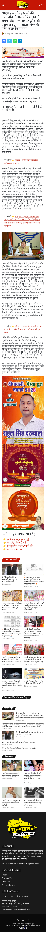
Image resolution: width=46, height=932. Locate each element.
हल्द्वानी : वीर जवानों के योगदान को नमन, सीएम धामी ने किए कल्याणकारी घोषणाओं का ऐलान (11, 659)
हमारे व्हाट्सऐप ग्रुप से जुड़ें (18, 539)
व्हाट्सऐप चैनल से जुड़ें (16, 543)
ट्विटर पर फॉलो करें (15, 549)
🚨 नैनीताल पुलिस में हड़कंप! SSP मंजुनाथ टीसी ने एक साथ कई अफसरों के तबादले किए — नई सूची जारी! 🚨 (11, 632)
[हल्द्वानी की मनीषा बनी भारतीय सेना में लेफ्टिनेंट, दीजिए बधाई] (12, 765)
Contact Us (7, 878)
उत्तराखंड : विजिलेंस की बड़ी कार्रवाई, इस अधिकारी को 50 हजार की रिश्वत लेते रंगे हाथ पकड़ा (33, 777)
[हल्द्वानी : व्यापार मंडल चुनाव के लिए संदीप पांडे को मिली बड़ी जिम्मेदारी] (12, 792)
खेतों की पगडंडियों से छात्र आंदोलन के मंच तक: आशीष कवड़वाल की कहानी (10, 579)
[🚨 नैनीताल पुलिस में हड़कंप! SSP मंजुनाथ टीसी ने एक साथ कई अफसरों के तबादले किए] (12, 621)
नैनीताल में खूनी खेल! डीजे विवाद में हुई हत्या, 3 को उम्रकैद (19, 748)
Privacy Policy (8, 885)
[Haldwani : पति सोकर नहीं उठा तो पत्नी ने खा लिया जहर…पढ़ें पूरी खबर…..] (34, 792)
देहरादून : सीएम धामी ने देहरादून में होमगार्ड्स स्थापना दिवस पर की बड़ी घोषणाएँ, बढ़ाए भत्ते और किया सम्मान (34, 606)
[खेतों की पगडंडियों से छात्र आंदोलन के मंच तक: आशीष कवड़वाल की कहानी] (12, 569)
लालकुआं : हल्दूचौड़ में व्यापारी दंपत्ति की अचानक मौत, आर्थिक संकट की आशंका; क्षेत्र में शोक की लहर (12, 684)
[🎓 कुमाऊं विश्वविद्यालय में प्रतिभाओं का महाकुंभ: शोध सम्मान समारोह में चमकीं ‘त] (8, 716)
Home (4, 874)
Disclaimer (7, 881)
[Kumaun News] (23, 5)
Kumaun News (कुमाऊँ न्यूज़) (25, 924)
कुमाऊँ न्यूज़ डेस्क (9, 34)
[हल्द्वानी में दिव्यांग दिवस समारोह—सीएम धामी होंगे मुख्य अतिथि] (34, 673)
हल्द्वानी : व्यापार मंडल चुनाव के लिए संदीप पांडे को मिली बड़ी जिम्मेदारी (11, 803)
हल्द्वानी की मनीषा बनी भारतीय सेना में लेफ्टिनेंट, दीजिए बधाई (11, 774)
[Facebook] (4, 41)
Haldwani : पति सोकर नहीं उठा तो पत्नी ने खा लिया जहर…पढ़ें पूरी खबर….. (33, 803)
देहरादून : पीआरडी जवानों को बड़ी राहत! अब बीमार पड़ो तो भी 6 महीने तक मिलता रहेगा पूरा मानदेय (12, 606)
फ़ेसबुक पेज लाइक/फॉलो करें (20, 546)
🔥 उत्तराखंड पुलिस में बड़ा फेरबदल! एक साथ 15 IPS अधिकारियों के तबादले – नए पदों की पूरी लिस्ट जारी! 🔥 (34, 580)
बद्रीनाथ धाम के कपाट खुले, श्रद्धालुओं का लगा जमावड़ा (18, 742)
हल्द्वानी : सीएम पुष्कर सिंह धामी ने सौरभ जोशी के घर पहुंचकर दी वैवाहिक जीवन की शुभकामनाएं (34, 659)
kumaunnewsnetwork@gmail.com (23, 863)
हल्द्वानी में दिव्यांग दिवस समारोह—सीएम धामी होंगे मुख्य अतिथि (33, 682)
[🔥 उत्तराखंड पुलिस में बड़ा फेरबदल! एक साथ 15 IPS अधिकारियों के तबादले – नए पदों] (34, 570)
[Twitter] (9, 41)
